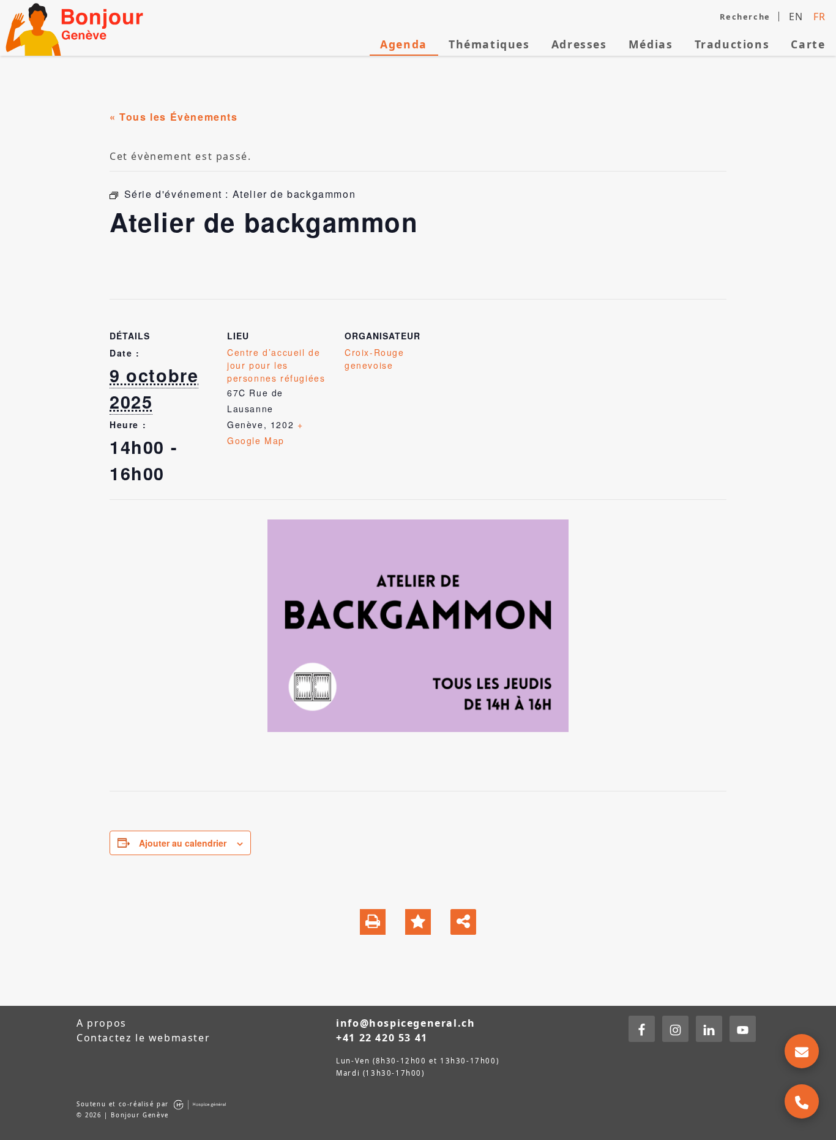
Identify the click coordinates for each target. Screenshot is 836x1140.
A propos (102, 1023)
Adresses (579, 44)
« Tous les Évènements (174, 117)
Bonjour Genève (76, 28)
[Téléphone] (802, 1101)
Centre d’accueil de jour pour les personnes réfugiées (276, 365)
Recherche (745, 16)
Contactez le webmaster (143, 1037)
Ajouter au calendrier (182, 843)
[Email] (802, 1051)
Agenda (403, 44)
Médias (651, 44)
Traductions (732, 44)
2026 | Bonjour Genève (127, 1115)
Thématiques (489, 44)
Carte (808, 44)
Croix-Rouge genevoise (375, 358)
